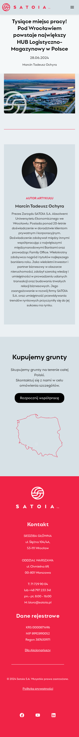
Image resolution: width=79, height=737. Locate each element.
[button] (72, 7)
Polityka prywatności (38, 688)
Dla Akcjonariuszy (38, 650)
